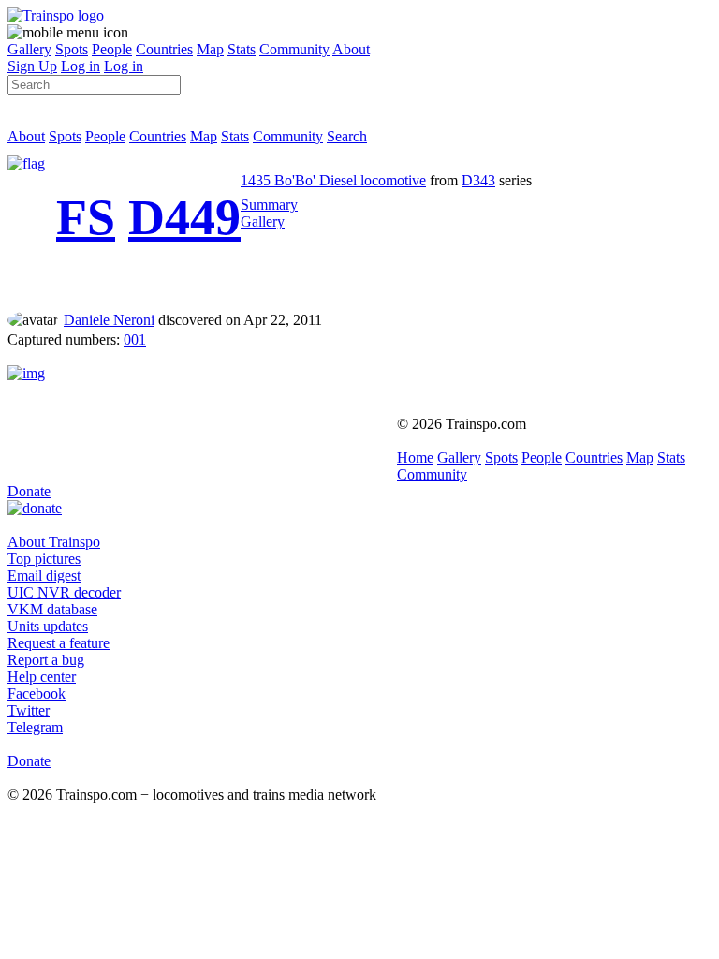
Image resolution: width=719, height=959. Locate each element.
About (351, 49)
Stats (241, 49)
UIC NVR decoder (64, 592)
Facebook (36, 693)
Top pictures (44, 559)
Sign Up (32, 66)
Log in (80, 66)
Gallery (29, 49)
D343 (478, 180)
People (112, 49)
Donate (29, 491)
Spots (71, 49)
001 (135, 339)
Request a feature (58, 643)
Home (415, 457)
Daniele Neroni (109, 320)
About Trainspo (53, 542)
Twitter (28, 710)
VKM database (52, 609)
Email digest (44, 575)
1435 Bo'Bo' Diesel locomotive (333, 180)
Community (294, 49)
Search (347, 136)
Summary (269, 205)
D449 (184, 217)
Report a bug (45, 660)
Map (210, 49)
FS (85, 217)
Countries (164, 49)
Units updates (47, 626)
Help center (41, 677)
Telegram (35, 727)
